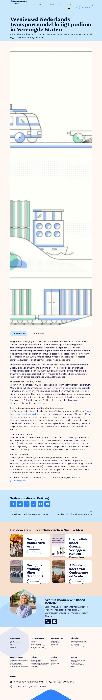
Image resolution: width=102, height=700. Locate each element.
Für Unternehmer (42, 4)
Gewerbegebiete (57, 638)
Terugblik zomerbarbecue (36, 542)
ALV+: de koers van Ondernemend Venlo (78, 570)
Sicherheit (75, 638)
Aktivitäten (61, 4)
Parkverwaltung (16, 657)
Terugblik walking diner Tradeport (35, 570)
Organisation (32, 4)
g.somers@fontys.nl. (20, 480)
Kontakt (69, 4)
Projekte (34, 657)
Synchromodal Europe (73, 443)
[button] (13, 504)
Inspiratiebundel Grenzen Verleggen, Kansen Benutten (78, 548)
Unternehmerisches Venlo (23, 34)
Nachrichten (52, 4)
